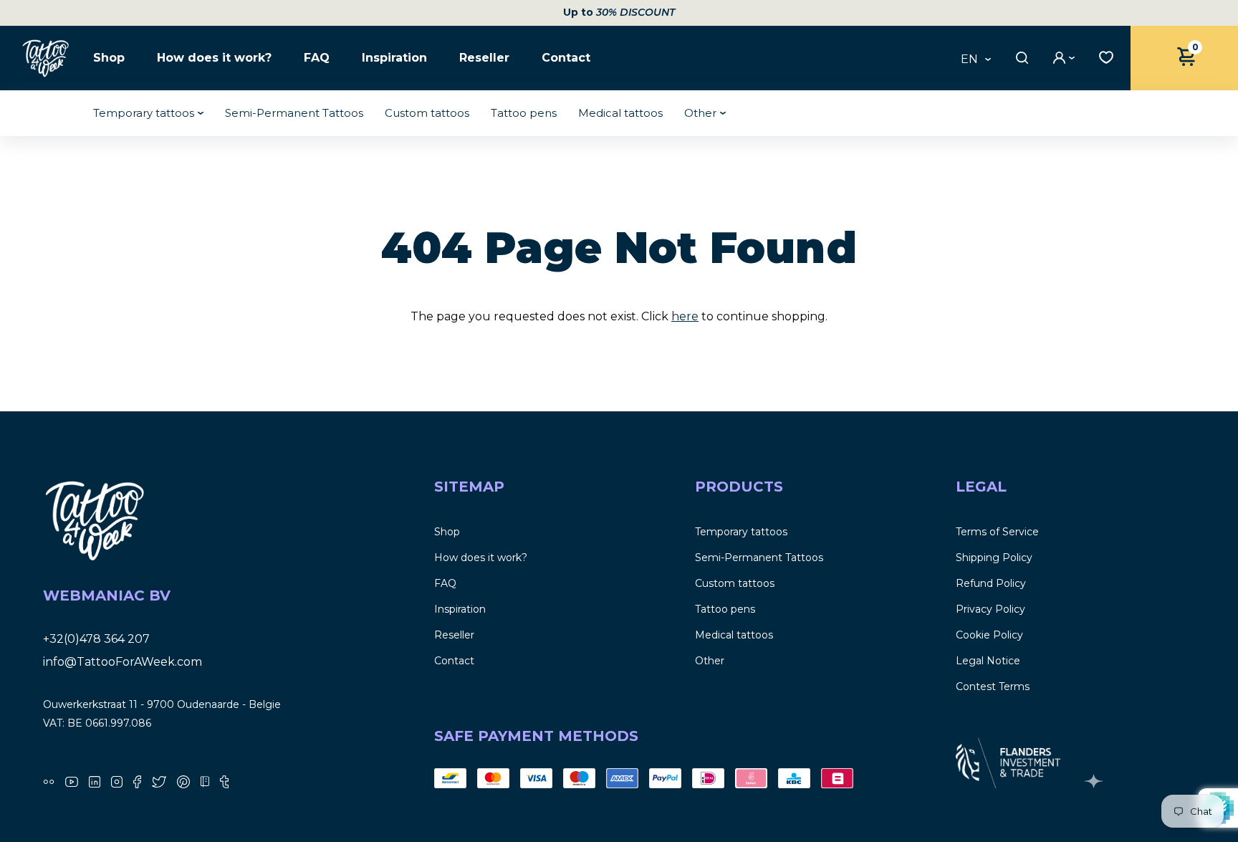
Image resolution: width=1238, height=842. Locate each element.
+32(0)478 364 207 (96, 639)
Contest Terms (993, 686)
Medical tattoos (620, 112)
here (685, 316)
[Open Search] (1020, 58)
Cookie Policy (989, 634)
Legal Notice (988, 660)
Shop (109, 58)
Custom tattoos (427, 112)
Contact (566, 58)
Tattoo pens (524, 112)
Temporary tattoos (143, 112)
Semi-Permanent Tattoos (294, 112)
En (969, 59)
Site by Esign (1095, 781)
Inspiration (394, 58)
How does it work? (214, 58)
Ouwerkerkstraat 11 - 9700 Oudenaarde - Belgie (162, 704)
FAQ (317, 58)
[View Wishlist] (1102, 55)
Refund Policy (991, 583)
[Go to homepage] (46, 57)
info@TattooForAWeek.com (122, 662)
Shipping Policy (994, 557)
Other (700, 112)
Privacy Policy (990, 609)
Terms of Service (997, 531)
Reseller (484, 58)
